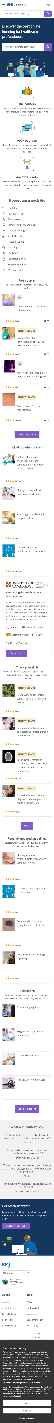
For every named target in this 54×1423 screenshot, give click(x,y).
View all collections (27, 1109)
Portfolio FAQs (33, 1308)
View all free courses (27, 434)
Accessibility (32, 1326)
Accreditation (8, 1308)
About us (6, 1302)
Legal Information (35, 1320)
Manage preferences (27, 1418)
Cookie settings (38, 1335)
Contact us (32, 1314)
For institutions (9, 1314)
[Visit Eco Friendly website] (27, 1282)
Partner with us (9, 1326)
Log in (48, 4)
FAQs (29, 1302)
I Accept (27, 1403)
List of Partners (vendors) (12, 1396)
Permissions (7, 1320)
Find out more (16, 653)
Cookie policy (28, 1379)
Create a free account (16, 1226)
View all (27, 826)
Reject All (26, 1411)
